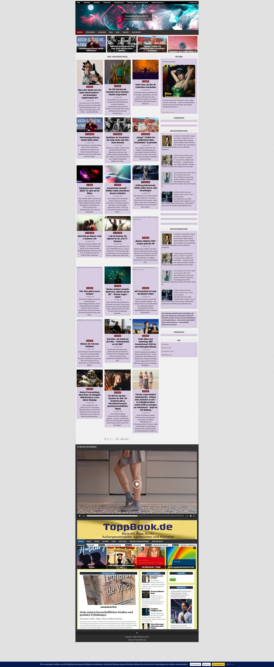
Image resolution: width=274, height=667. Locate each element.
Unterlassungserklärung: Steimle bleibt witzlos (90, 138)
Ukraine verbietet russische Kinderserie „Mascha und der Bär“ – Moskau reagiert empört (118, 293)
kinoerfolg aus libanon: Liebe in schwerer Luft (90, 237)
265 (117, 439)
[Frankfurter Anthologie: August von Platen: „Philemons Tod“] (167, 143)
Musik (117, 32)
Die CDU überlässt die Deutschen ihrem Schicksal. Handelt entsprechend (117, 92)
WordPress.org (167, 353)
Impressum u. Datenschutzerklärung (137, 3)
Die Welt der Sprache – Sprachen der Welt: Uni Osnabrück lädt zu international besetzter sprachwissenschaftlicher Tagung (117, 402)
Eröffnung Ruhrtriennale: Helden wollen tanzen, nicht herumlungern (145, 188)
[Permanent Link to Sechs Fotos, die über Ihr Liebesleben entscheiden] (146, 69)
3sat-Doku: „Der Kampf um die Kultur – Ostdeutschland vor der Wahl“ (117, 341)
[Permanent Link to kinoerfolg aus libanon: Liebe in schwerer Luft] (90, 223)
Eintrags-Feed (166, 346)
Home (78, 3)
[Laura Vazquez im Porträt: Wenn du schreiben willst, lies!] (167, 180)
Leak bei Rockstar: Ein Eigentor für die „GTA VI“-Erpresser (117, 238)
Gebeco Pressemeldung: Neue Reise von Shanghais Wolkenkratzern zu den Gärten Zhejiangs (90, 396)
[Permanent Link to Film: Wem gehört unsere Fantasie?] (90, 276)
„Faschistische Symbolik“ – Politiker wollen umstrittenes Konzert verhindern (118, 191)
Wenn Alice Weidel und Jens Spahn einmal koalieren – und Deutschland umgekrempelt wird (89, 94)
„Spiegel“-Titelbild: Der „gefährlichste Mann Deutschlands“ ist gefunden (122, 48)
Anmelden (165, 342)
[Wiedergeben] (80, 516)
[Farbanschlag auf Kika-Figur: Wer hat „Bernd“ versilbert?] (167, 163)
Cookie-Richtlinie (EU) (158, 3)
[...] (178, 107)
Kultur (91, 87)
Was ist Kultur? (136, 32)
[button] (137, 484)
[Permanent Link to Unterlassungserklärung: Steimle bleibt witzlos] (90, 124)
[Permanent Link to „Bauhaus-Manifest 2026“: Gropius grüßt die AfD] (146, 226)
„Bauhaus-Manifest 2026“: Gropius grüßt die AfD (145, 242)
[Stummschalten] (191, 516)
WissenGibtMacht (119, 3)
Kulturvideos (102, 32)
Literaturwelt (107, 3)
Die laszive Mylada (169, 62)
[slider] (135, 515)
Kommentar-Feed (168, 349)
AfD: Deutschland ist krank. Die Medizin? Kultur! (146, 292)
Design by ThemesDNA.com (137, 640)
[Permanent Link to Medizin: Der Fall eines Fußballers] (90, 329)
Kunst (111, 32)
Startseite (80, 32)
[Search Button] (137, 633)
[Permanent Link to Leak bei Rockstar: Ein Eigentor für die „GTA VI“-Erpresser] (118, 223)
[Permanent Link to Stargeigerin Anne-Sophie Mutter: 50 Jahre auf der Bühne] (90, 174)
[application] (137, 484)
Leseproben (96, 3)
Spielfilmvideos (90, 32)
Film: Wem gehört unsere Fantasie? (89, 292)
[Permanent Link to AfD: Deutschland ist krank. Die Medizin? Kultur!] (146, 276)
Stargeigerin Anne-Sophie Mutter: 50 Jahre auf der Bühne (89, 191)
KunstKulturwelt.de (137, 15)
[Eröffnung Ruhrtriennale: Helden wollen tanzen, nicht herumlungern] (167, 200)
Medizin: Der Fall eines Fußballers (89, 345)
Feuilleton (126, 32)
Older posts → (125, 439)
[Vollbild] (194, 516)
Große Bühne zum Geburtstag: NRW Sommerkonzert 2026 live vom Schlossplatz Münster (145, 343)
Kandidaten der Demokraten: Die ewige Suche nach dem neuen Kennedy (91, 48)
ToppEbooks (86, 3)
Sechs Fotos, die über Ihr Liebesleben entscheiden (145, 85)
